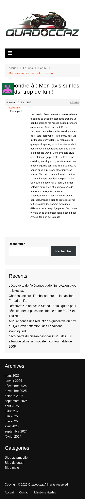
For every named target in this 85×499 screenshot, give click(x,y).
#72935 (74, 102)
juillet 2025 (12, 411)
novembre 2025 (16, 391)
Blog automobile (16, 457)
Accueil (9, 492)
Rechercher (17, 243)
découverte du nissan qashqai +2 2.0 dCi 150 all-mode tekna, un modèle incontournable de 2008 (40, 341)
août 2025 (12, 406)
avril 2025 (12, 426)
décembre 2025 (16, 386)
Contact (24, 492)
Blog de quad (14, 462)
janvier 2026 (13, 380)
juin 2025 (11, 416)
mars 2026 (12, 375)
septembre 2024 (16, 431)
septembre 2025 (16, 401)
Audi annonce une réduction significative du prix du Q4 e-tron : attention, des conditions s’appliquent (42, 326)
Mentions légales (45, 492)
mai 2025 (11, 421)
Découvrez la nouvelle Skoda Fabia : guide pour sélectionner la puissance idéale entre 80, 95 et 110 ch (42, 311)
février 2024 (13, 436)
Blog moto (12, 467)
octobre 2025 (14, 396)
